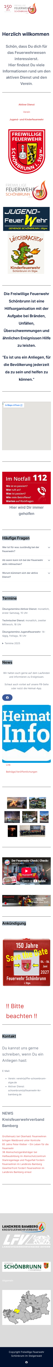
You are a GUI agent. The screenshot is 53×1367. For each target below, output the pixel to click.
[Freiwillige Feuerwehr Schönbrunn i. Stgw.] (20, 8)
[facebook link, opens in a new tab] (26, 1362)
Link (8, 764)
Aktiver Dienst (27, 104)
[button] (43, 8)
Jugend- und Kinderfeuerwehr (26, 119)
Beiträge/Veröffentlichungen (21, 771)
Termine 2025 (12, 643)
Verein (26, 111)
